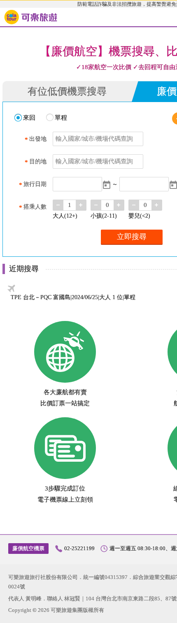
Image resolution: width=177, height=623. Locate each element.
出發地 (36, 139)
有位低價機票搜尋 (67, 91)
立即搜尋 (132, 236)
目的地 (36, 161)
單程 (61, 117)
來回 (29, 117)
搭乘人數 (33, 207)
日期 (106, 185)
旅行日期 (33, 184)
